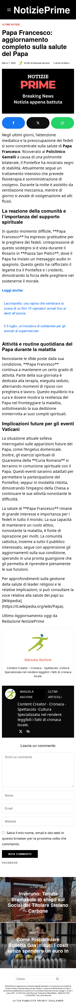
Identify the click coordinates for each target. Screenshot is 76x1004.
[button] (57, 979)
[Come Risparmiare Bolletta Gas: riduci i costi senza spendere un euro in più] (38, 945)
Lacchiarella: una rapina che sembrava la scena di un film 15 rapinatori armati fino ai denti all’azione (35, 308)
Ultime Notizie (11, 24)
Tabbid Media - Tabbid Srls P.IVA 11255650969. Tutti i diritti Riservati (47, 994)
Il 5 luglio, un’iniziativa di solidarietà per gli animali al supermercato (34, 328)
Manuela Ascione (42, 62)
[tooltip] (13, 123)
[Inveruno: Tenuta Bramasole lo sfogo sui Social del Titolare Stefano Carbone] (38, 899)
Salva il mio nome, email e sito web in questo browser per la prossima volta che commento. (34, 838)
